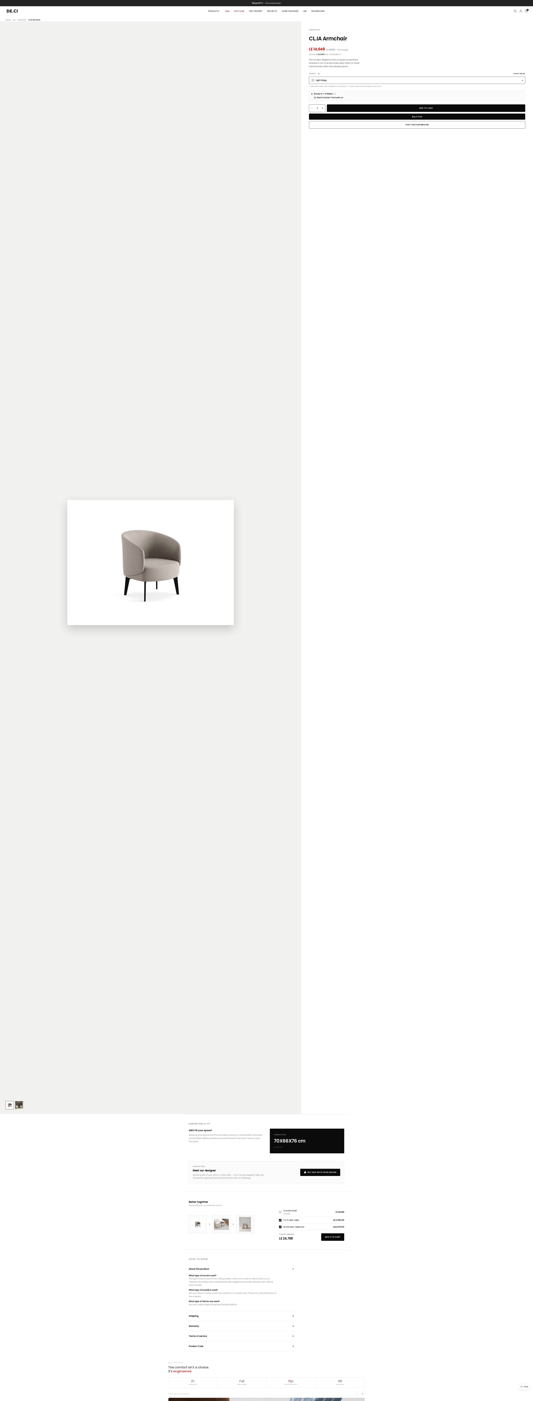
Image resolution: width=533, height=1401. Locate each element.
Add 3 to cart (332, 1237)
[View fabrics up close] (318, 73)
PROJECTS (272, 11)
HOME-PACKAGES (290, 11)
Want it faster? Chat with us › (330, 97)
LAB (304, 11)
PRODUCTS (213, 11)
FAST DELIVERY (255, 11)
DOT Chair (239, 11)
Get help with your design (321, 1172)
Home (8, 20)
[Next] (362, 1394)
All (14, 20)
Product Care (241, 1346)
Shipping (241, 1316)
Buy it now (417, 116)
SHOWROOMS (318, 11)
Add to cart (426, 108)
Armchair (22, 20)
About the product (241, 1269)
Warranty (241, 1326)
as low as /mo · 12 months (325, 54)
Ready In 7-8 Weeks (325, 94)
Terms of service (241, 1336)
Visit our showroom (417, 124)
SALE (227, 11)
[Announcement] (266, 3)
